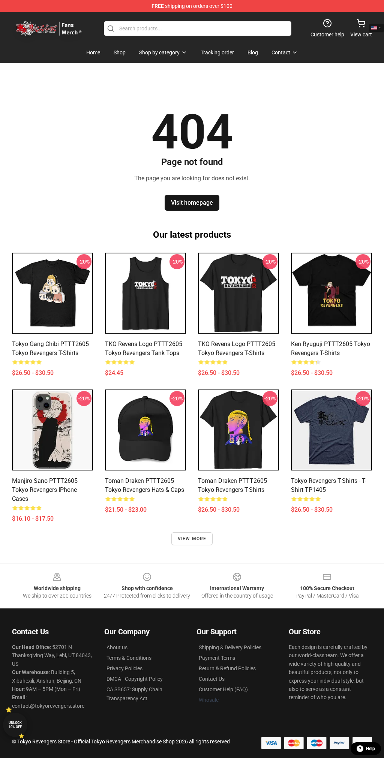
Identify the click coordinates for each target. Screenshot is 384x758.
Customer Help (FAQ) (223, 689)
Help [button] (370, 748)
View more (192, 538)
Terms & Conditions (129, 658)
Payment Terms (217, 658)
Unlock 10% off (15, 725)
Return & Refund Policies (227, 668)
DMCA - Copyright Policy (134, 679)
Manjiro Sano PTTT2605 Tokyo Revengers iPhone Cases (45, 489)
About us (117, 647)
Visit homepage (192, 202)
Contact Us (212, 679)
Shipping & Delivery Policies (230, 647)
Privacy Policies (124, 668)
